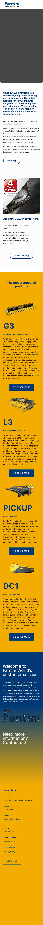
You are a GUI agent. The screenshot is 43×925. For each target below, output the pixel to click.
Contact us (12, 861)
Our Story (11, 160)
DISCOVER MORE (21, 387)
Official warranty (21, 255)
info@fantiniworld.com (12, 819)
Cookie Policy (9, 847)
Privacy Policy (9, 852)
